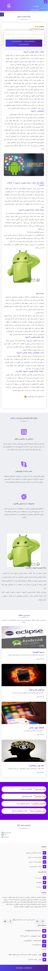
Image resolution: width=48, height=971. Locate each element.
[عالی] (43, 27)
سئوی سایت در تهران (35, 862)
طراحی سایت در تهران (35, 857)
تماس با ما (38, 878)
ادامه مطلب (39, 659)
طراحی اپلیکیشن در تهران (34, 853)
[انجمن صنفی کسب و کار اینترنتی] (24, 920)
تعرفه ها (39, 882)
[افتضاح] (35, 27)
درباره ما (39, 887)
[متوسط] (39, 27)
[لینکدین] (37, 921)
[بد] (37, 27)
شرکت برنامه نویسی (35, 866)
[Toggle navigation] (45, 2)
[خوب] (41, 27)
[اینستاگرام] (42, 921)
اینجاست (24, 835)
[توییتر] (5, 921)
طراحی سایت (37, 577)
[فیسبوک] (10, 921)
